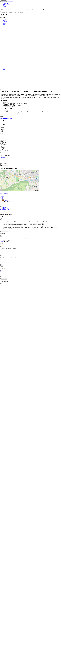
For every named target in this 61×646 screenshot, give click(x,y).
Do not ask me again (6, 240)
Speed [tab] (4, 20)
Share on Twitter (4, 207)
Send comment (4, 165)
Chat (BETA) (5, 3)
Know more (2, 157)
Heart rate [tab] (5, 21)
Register (4, 6)
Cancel (2, 231)
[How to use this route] (0, 16)
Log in (4, 5)
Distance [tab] (4, 23)
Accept (6, 278)
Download (6, 231)
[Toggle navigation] (3, 1)
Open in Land (6, 241)
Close (2, 265)
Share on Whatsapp (5, 209)
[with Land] (2, 152)
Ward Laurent (6, 200)
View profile (9, 118)
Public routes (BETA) (7, 4)
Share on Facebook (5, 208)
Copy (14, 214)
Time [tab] (4, 24)
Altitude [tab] (4, 19)
